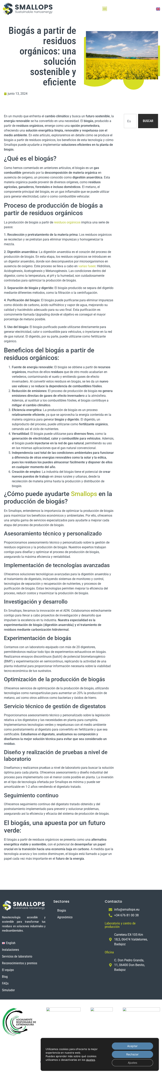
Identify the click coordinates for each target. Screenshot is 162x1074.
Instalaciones (10, 950)
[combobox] (130, 121)
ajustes (90, 1059)
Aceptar (132, 1046)
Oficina (109, 952)
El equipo (8, 970)
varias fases (86, 266)
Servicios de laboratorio (17, 956)
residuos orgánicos (67, 222)
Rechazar (132, 1054)
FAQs (5, 983)
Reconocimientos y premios (19, 963)
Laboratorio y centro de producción (120, 925)
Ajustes (132, 1062)
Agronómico (65, 917)
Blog (5, 977)
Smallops (84, 494)
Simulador (8, 990)
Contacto (113, 901)
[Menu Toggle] (105, 9)
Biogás (61, 910)
